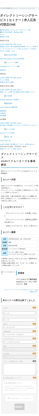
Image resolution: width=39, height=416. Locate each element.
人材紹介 (3, 113)
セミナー (33, 92)
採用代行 (3, 70)
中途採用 (16, 46)
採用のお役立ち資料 (22, 92)
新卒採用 (22, 46)
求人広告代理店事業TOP (7, 8)
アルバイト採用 (31, 46)
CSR (25, 125)
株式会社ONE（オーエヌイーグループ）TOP (15, 30)
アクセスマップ (18, 125)
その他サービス (9, 51)
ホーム (2, 34)
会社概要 (3, 115)
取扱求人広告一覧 (6, 46)
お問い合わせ (17, 44)
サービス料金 (4, 80)
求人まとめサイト (25, 49)
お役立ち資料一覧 (6, 44)
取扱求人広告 (4, 37)
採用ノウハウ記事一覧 (7, 92)
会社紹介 (3, 125)
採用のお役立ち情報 (7, 82)
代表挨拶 (9, 125)
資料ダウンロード (19, 144)
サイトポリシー (33, 125)
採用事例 (3, 111)
